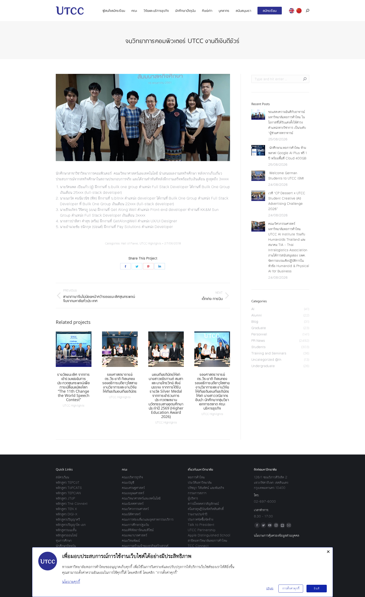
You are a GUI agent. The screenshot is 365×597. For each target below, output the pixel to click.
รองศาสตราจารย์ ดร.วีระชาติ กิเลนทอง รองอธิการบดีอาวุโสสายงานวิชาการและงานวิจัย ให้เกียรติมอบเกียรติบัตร (119, 383)
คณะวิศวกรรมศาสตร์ (135, 508)
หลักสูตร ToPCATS (69, 487)
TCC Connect (198, 545)
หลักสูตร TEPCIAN (68, 493)
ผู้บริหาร (193, 498)
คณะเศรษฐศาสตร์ (133, 487)
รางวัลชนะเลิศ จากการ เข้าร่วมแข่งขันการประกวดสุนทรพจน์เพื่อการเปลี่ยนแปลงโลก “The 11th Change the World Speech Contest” (73, 387)
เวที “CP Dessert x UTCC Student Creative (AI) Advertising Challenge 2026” (286, 201)
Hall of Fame (129, 244)
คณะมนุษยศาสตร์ (133, 493)
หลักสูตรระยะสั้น (66, 530)
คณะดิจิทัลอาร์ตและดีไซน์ (138, 530)
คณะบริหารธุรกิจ (132, 477)
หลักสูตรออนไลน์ (66, 535)
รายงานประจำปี (197, 514)
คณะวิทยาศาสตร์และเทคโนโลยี (141, 498)
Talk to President (201, 524)
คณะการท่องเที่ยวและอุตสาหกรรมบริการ (147, 519)
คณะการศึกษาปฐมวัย (135, 524)
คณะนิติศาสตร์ (131, 514)
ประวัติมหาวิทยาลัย (200, 482)
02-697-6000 (265, 501)
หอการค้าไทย (196, 477)
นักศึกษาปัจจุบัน (66, 545)
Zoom (67, 349)
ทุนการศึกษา (64, 540)
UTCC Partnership (201, 530)
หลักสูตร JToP (65, 498)
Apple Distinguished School (209, 535)
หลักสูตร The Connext (72, 503)
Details (79, 349)
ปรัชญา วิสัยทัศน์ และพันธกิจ (206, 487)
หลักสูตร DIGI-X (66, 514)
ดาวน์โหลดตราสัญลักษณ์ (203, 503)
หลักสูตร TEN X (66, 508)
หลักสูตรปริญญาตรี (68, 519)
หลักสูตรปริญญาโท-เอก (71, 524)
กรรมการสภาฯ (197, 493)
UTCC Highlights (150, 244)
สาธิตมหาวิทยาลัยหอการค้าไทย (207, 540)
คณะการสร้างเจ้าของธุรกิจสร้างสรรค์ (145, 545)
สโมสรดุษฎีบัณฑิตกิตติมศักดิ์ (206, 508)
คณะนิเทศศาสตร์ (132, 503)
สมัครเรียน (62, 477)
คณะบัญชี (128, 482)
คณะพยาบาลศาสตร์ (134, 535)
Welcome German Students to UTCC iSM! (286, 176)
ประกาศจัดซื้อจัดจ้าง (200, 519)
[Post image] (258, 114)
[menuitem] (114, 10)
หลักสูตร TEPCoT (67, 482)
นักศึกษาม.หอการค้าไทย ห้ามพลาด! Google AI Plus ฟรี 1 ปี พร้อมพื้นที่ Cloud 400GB (287, 153)
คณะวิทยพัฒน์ (131, 540)
